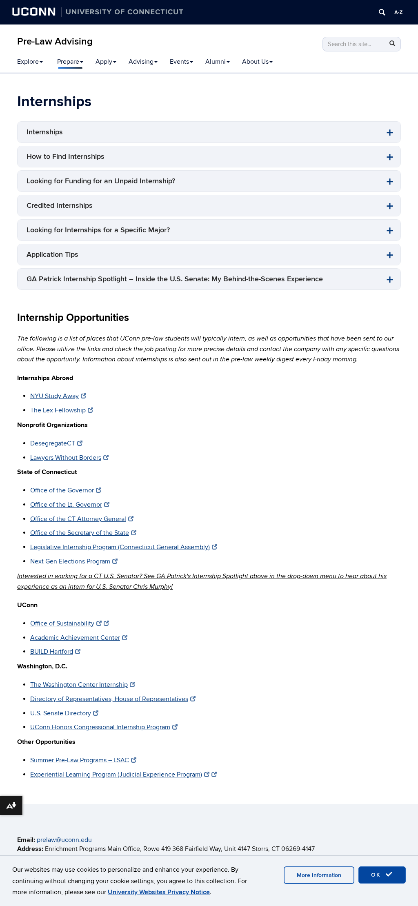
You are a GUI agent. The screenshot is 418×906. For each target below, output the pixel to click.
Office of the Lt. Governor (66, 505)
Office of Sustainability (62, 623)
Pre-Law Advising (55, 41)
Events (179, 62)
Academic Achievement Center (75, 638)
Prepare (68, 62)
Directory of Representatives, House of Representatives (109, 699)
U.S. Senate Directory (60, 713)
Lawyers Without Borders (65, 458)
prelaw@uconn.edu (64, 840)
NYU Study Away (54, 396)
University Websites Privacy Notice (159, 892)
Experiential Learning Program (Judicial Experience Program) (116, 774)
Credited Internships (60, 205)
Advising (141, 62)
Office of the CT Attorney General (78, 519)
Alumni (215, 62)
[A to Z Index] (398, 12)
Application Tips (52, 254)
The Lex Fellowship (58, 410)
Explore (28, 62)
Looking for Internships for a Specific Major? (98, 230)
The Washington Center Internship (79, 685)
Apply (104, 62)
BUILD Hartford (51, 652)
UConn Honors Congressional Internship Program (100, 727)
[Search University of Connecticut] (382, 12)
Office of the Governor (62, 490)
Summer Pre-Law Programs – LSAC (79, 760)
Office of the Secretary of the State (79, 533)
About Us (255, 62)
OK (377, 874)
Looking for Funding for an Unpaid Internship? (101, 181)
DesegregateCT (52, 443)
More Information (319, 875)
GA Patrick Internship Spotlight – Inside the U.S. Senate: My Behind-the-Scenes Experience (175, 279)
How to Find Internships (65, 156)
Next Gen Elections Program (70, 561)
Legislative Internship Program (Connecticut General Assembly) (120, 547)
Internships (45, 132)
